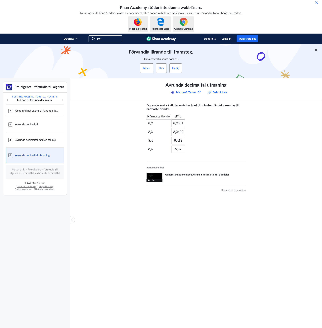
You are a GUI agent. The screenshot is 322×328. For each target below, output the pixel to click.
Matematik (18, 169)
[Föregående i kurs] (7, 100)
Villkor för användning (26, 187)
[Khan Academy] (161, 39)
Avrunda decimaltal (26, 124)
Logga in (226, 38)
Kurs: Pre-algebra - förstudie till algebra (29, 97)
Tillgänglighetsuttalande (44, 189)
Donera (208, 38)
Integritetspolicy (46, 187)
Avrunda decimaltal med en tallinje (35, 140)
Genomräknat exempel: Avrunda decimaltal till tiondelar (37, 110)
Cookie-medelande (23, 189)
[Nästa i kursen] (62, 100)
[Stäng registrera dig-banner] (316, 50)
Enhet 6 (53, 97)
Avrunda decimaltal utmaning (32, 155)
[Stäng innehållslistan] (72, 220)
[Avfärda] (316, 2)
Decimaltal (27, 173)
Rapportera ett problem (233, 190)
